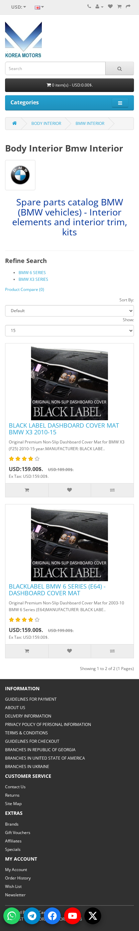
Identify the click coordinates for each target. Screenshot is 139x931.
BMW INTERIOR (90, 123)
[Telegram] (32, 915)
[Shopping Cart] (119, 6)
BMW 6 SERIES (32, 272)
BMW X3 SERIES (33, 279)
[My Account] (99, 6)
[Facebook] (52, 915)
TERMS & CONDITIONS (26, 733)
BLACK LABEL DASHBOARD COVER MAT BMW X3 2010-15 (64, 428)
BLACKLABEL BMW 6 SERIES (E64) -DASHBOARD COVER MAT (57, 589)
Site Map (13, 803)
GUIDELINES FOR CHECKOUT (32, 741)
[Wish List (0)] (110, 6)
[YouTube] (72, 915)
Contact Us (15, 787)
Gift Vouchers (17, 832)
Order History (18, 878)
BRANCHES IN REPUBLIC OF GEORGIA (40, 750)
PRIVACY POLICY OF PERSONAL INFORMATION (48, 724)
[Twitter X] (92, 915)
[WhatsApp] (11, 915)
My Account (16, 869)
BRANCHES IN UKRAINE (27, 766)
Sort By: (126, 300)
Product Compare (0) (24, 289)
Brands (12, 824)
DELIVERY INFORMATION (28, 716)
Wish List (13, 886)
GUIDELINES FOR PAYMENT (31, 699)
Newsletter (15, 895)
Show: (128, 320)
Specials (13, 849)
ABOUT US (15, 707)
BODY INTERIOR (46, 123)
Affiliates (13, 841)
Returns (12, 795)
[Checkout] (128, 6)
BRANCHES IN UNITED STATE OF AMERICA (45, 758)
